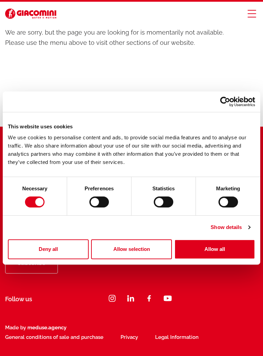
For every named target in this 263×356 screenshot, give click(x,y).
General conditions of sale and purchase (54, 337)
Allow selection (131, 249)
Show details (226, 227)
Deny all (48, 249)
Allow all (214, 249)
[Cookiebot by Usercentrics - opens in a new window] (225, 102)
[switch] (99, 201)
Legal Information (177, 337)
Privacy (129, 337)
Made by (35, 328)
